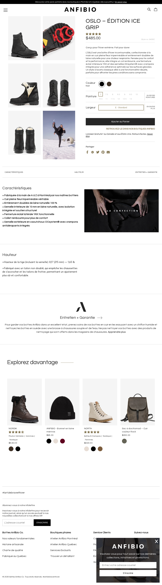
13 (131, 99)
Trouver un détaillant (62, 556)
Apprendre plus (117, 332)
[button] (93, 34)
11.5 (113, 99)
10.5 (101, 99)
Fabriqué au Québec (14, 556)
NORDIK (13, 428)
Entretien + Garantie (146, 172)
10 (137, 94)
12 (119, 99)
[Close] (156, 541)
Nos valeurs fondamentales (18, 538)
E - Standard (121, 107)
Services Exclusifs (60, 550)
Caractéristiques (14, 172)
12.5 (125, 99)
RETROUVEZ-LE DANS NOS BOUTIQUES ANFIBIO (130, 129)
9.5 (130, 94)
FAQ (95, 550)
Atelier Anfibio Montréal (64, 538)
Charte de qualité (12, 550)
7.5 (106, 94)
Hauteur (79, 172)
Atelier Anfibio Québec (63, 544)
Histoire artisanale (13, 544)
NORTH (88, 428)
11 (107, 99)
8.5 (118, 94)
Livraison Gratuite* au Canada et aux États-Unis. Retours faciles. (79, 2)
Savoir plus (107, 2)
